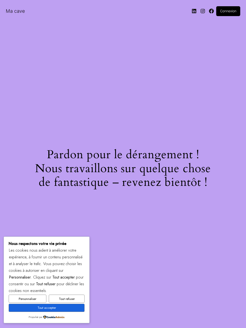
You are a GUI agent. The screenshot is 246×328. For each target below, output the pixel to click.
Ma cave (15, 11)
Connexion (228, 11)
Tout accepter (46, 307)
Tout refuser (67, 299)
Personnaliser (27, 299)
